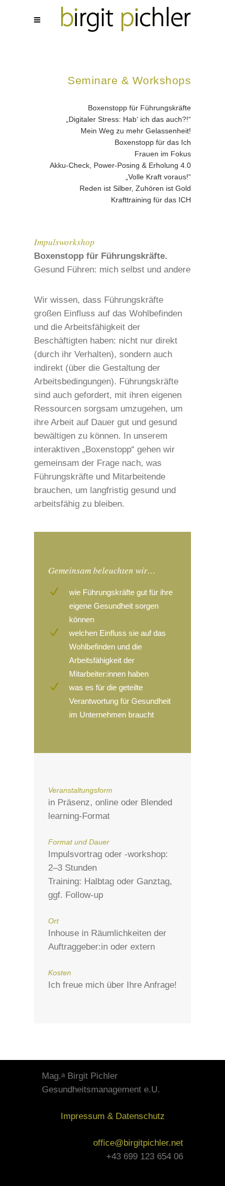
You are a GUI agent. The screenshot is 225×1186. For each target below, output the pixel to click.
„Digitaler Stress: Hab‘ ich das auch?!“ (128, 119)
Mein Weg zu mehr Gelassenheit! (136, 131)
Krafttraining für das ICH (151, 200)
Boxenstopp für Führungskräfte (139, 108)
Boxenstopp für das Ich (153, 142)
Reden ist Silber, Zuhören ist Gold (135, 188)
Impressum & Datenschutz (113, 1116)
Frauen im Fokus (162, 154)
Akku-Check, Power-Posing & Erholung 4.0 (120, 165)
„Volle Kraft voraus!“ (158, 177)
